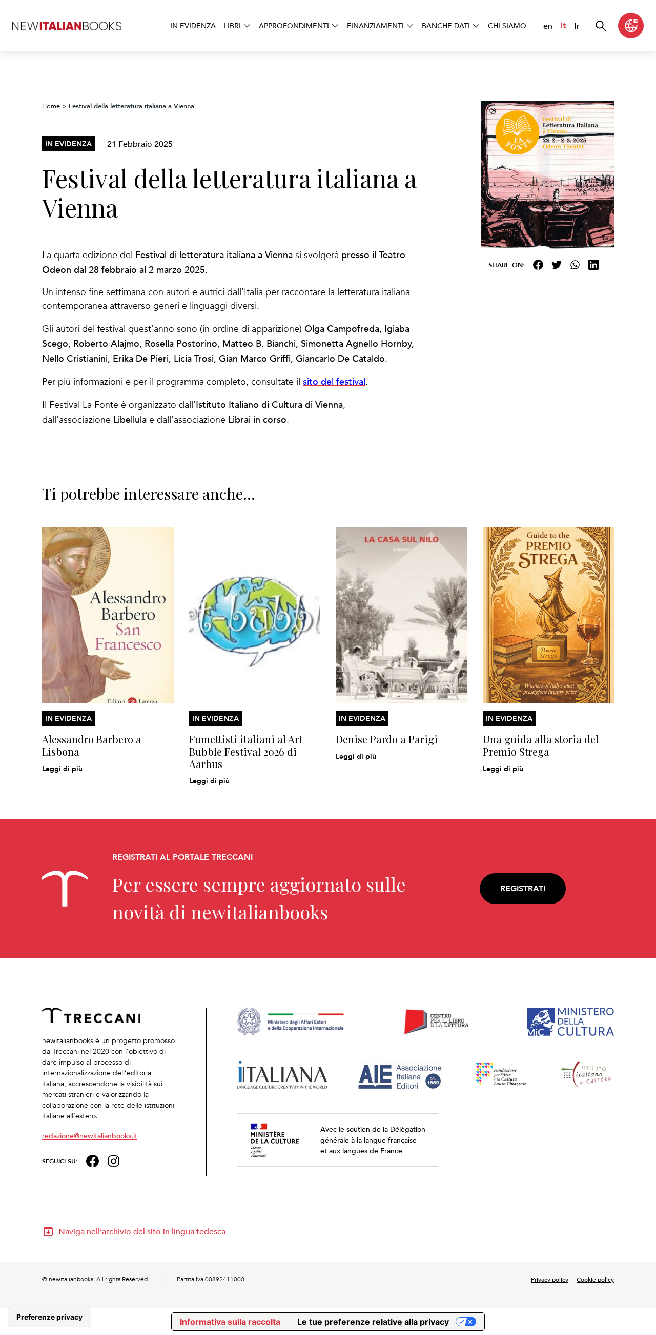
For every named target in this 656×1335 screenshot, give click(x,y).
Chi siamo (507, 25)
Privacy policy (549, 1279)
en (547, 25)
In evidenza (193, 25)
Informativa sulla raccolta (230, 1322)
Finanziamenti (375, 25)
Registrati (522, 888)
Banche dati (446, 25)
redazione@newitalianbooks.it (89, 1136)
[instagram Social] (113, 1160)
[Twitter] (556, 265)
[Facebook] (538, 265)
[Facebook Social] (92, 1160)
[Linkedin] (593, 265)
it (563, 25)
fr (577, 25)
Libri (232, 25)
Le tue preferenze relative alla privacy (373, 1322)
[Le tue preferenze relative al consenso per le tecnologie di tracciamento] (49, 1317)
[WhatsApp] (575, 265)
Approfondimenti (294, 25)
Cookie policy (595, 1279)
